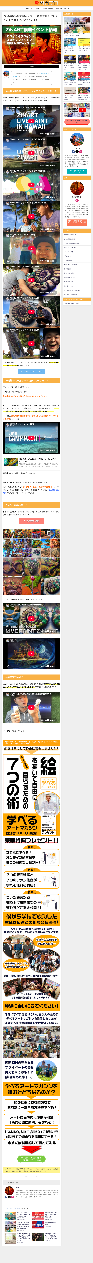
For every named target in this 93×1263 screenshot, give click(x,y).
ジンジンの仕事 (68, 251)
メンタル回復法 (68, 260)
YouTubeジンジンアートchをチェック (77, 121)
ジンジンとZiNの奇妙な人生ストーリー (77, 171)
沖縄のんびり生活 (69, 273)
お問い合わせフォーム (62, 8)
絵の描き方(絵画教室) (70, 294)
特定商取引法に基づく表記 (32, 1176)
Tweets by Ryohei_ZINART (71, 303)
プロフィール (28, 8)
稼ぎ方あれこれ (68, 281)
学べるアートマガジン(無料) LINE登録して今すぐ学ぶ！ (31, 1159)
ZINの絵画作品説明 (69, 239)
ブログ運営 (67, 256)
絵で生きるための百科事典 (72, 290)
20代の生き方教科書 (70, 234)
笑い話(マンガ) (68, 286)
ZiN (17, 1188)
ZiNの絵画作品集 (48, 8)
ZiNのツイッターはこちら (33, 371)
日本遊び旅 (67, 269)
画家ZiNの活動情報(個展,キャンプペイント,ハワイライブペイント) (77, 222)
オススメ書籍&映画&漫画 (71, 243)
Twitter (37, 8)
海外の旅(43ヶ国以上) (70, 277)
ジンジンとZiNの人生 (12, 1208)
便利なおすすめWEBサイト (72, 264)
